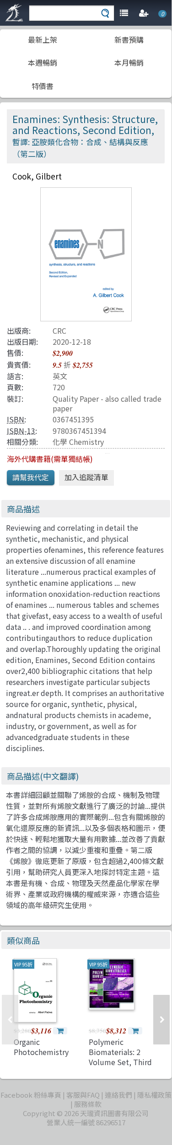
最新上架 (42, 39)
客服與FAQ (83, 1095)
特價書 (43, 85)
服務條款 (88, 1104)
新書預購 (129, 39)
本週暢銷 (42, 62)
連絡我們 (118, 1095)
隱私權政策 (154, 1095)
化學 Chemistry (78, 441)
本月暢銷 (129, 62)
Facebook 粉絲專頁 (30, 1095)
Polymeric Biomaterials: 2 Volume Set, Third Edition (120, 1057)
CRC (59, 330)
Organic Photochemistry (41, 1046)
